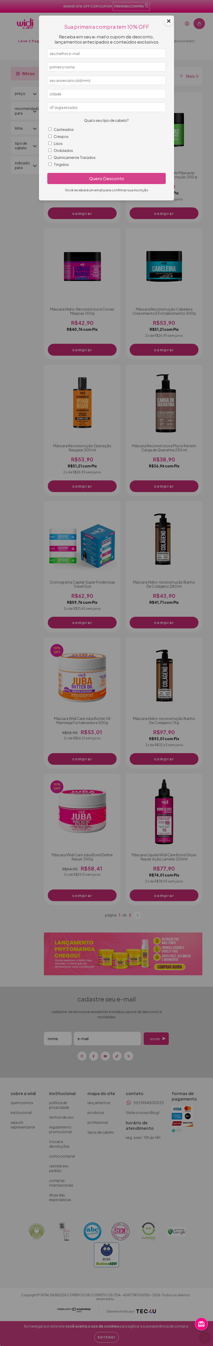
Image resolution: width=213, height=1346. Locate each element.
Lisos (58, 143)
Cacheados (64, 129)
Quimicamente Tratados (75, 157)
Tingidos (61, 164)
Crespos (61, 136)
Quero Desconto (106, 178)
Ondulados (63, 150)
